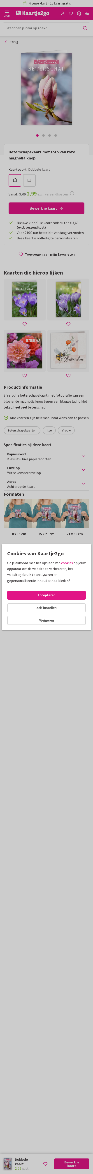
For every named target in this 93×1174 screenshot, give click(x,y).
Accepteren (46, 595)
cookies (67, 563)
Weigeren (46, 620)
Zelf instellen (46, 607)
